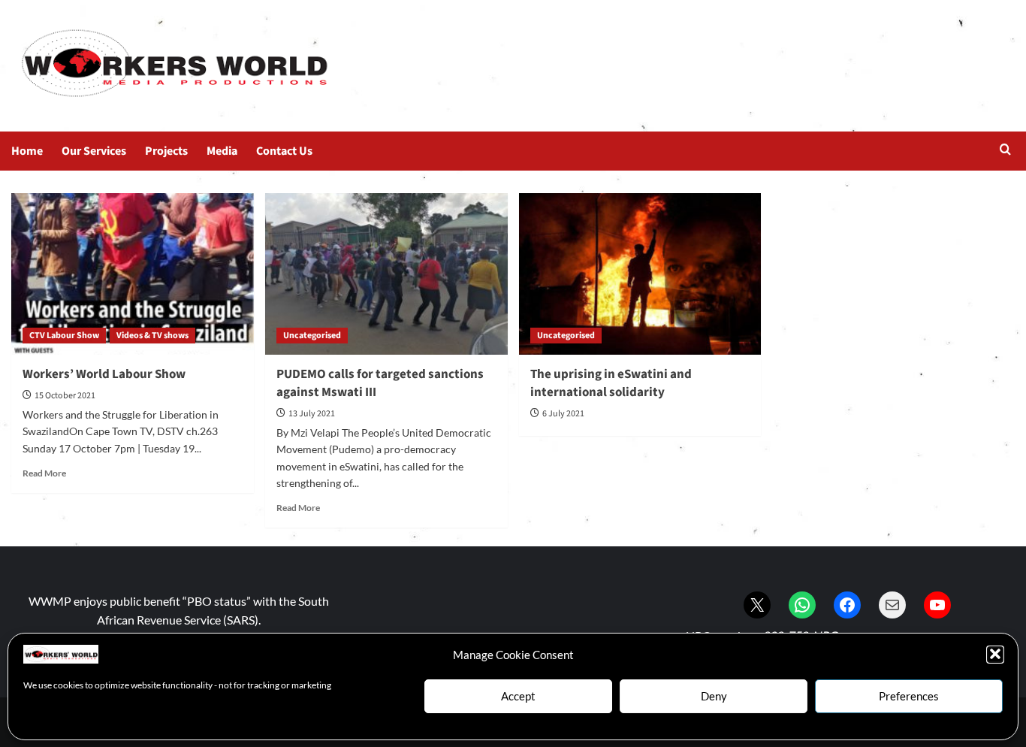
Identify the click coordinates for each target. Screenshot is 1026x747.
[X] (757, 604)
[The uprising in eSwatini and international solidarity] (640, 274)
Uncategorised (312, 335)
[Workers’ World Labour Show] (132, 274)
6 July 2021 (563, 413)
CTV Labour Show (64, 335)
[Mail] (892, 604)
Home (27, 151)
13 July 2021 (311, 413)
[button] (995, 653)
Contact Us (284, 151)
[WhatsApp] (802, 604)
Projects (166, 151)
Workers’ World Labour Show (104, 374)
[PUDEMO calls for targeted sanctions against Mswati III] (386, 274)
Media (222, 151)
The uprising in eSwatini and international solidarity (611, 383)
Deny (714, 696)
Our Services (94, 151)
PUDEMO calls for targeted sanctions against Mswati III (380, 383)
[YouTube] (937, 604)
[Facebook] (847, 604)
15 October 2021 (65, 395)
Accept (518, 696)
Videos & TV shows (152, 335)
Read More (44, 473)
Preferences (909, 696)
